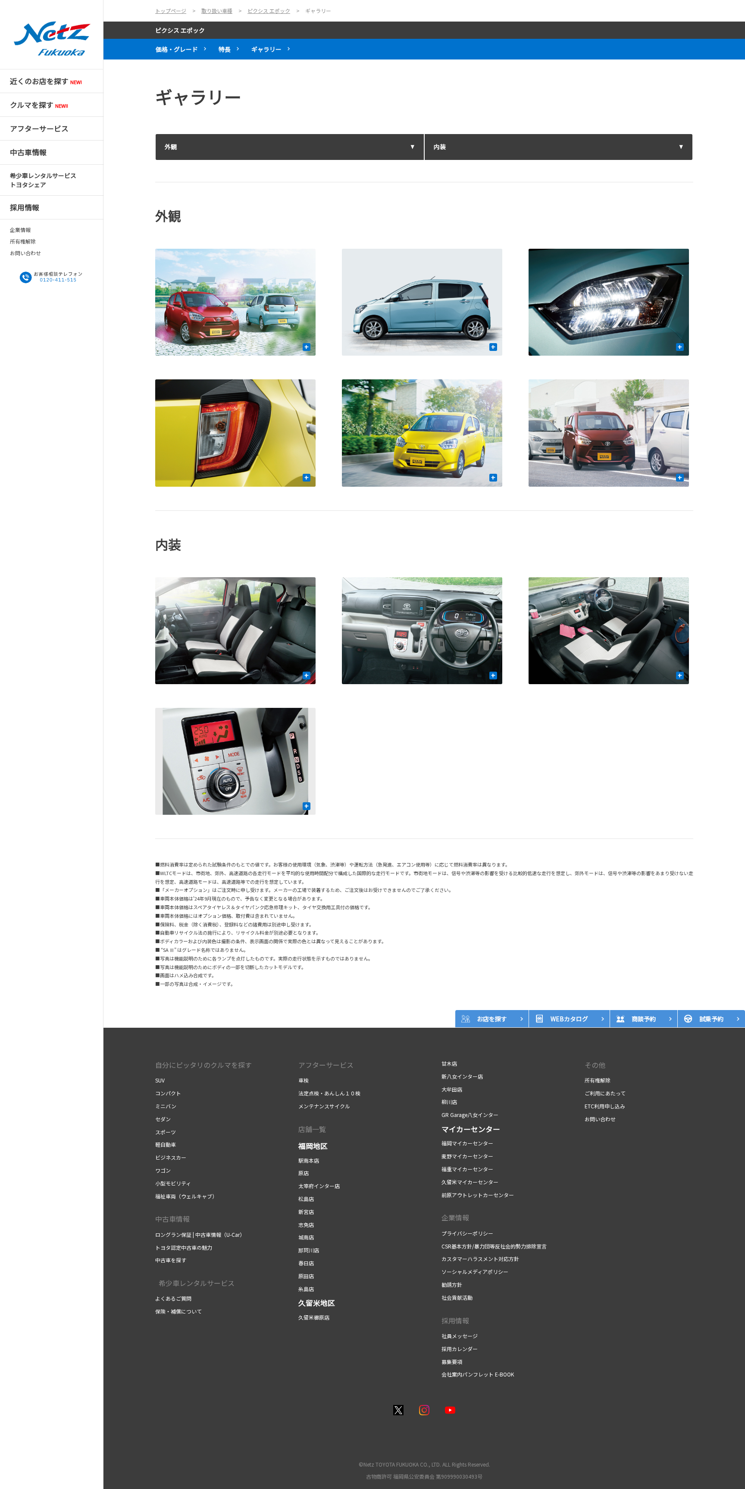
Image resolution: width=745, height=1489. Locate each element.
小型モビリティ (173, 1183)
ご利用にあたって (605, 1093)
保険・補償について (178, 1311)
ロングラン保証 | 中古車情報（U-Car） (200, 1234)
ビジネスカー (170, 1157)
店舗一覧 (312, 1129)
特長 (225, 49)
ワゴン (163, 1170)
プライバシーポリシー (467, 1233)
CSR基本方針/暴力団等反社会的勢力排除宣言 (494, 1246)
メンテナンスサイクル (324, 1106)
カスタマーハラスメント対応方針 (480, 1258)
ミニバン (165, 1106)
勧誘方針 (451, 1284)
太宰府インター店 (319, 1185)
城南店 (306, 1237)
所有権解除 (23, 241)
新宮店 (306, 1211)
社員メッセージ (459, 1335)
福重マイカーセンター (467, 1169)
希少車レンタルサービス (195, 1283)
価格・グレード (177, 49)
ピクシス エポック (180, 30)
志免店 (306, 1224)
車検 (303, 1080)
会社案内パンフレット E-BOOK (477, 1374)
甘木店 (449, 1063)
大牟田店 (451, 1089)
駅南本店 (308, 1160)
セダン (163, 1119)
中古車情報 (172, 1219)
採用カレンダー (459, 1348)
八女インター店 (462, 1076)
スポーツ (165, 1132)
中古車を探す (170, 1260)
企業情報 (20, 229)
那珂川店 (308, 1250)
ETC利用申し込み (605, 1106)
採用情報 (455, 1320)
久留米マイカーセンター (469, 1182)
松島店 (306, 1198)
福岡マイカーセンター (467, 1143)
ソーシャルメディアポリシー (474, 1271)
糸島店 (306, 1288)
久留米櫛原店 (313, 1317)
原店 (303, 1172)
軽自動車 (165, 1144)
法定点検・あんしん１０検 (329, 1093)
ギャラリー (266, 49)
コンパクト (168, 1093)
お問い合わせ (25, 253)
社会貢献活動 (457, 1297)
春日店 (306, 1263)
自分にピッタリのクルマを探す (203, 1065)
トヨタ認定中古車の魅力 (183, 1247)
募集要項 (451, 1361)
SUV (160, 1080)
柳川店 (449, 1101)
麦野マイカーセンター (467, 1156)
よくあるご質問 (173, 1298)
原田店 (306, 1275)
